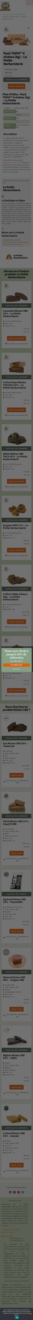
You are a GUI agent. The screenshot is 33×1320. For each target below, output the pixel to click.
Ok (17, 1317)
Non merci (16, 669)
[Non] (31, 1314)
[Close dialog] (30, 649)
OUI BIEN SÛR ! (16, 665)
